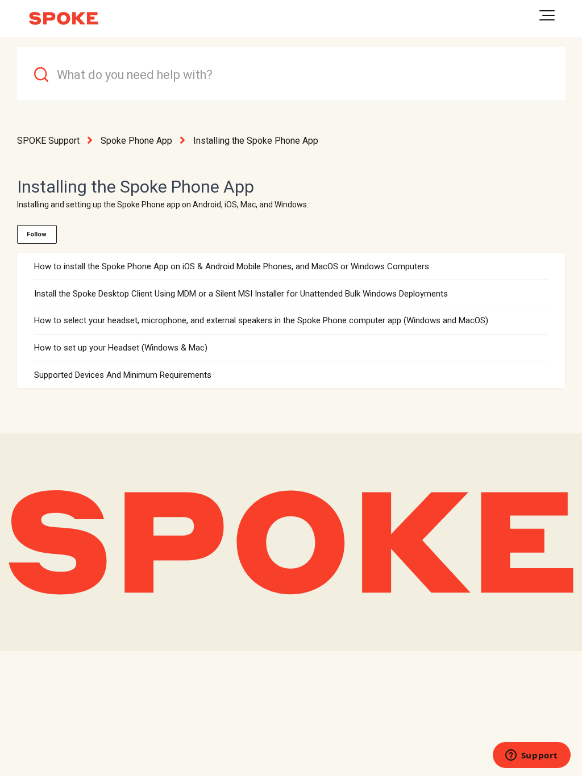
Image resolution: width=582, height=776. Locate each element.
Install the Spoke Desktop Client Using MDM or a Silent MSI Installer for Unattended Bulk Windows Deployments (241, 294)
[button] (547, 15)
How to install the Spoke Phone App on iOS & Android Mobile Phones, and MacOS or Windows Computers (231, 266)
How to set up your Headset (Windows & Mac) (120, 348)
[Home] (64, 18)
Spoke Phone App (136, 140)
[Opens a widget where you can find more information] (531, 756)
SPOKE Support (48, 140)
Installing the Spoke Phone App (255, 140)
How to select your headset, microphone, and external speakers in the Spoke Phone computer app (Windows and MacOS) (261, 320)
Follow (37, 234)
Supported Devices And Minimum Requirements (122, 375)
